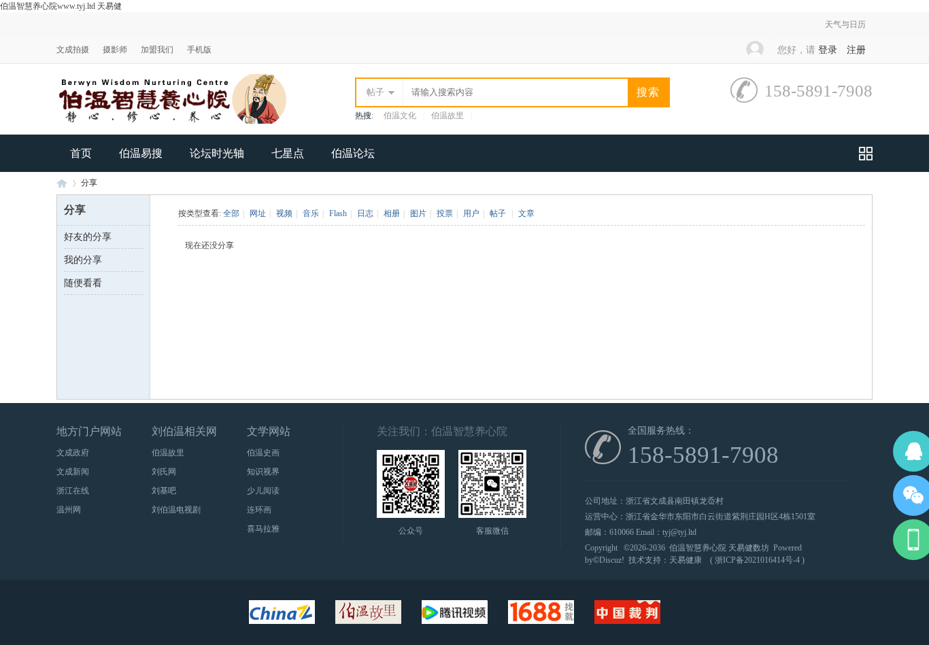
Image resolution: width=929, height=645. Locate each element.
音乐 (311, 213)
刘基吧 (164, 490)
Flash (338, 213)
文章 (526, 213)
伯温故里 (447, 115)
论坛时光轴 (217, 153)
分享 (89, 183)
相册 (392, 213)
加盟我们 (157, 49)
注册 (856, 50)
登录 (827, 50)
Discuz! (611, 560)
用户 (471, 213)
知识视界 (263, 471)
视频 (284, 213)
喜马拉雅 (263, 529)
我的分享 (83, 260)
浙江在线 (72, 490)
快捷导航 (866, 153)
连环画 (259, 510)
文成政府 (72, 452)
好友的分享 (88, 237)
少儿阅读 (263, 490)
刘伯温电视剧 (176, 510)
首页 (81, 153)
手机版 (199, 49)
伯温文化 (400, 115)
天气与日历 (845, 24)
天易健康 (685, 560)
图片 (418, 213)
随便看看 (83, 283)
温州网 (68, 510)
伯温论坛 (353, 153)
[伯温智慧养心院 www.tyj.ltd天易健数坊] (171, 121)
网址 (258, 213)
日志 (365, 213)
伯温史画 (263, 452)
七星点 (287, 153)
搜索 (648, 92)
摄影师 (115, 49)
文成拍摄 (72, 49)
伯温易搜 (141, 153)
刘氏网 (164, 471)
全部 (231, 213)
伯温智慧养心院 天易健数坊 (719, 548)
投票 (445, 213)
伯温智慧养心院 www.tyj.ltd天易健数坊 (61, 183)
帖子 (375, 92)
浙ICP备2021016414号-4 (757, 560)
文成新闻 (72, 471)
